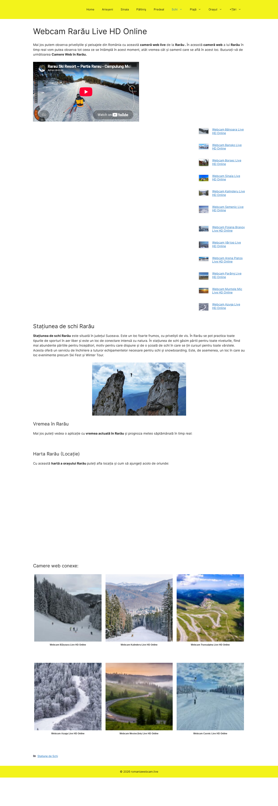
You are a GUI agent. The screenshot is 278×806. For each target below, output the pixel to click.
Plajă (193, 9)
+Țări (233, 9)
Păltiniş (141, 9)
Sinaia (125, 9)
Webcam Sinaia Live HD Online (226, 177)
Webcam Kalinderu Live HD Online (228, 193)
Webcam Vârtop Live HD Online (226, 244)
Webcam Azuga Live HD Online (226, 306)
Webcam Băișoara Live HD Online (228, 131)
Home (90, 9)
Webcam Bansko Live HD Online (227, 146)
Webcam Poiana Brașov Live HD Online (228, 228)
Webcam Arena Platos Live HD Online (227, 259)
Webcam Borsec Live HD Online (226, 162)
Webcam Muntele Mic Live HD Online (227, 290)
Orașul (213, 9)
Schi (175, 9)
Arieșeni (107, 9)
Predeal (159, 9)
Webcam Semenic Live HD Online (228, 208)
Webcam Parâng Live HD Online (227, 275)
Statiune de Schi (47, 756)
